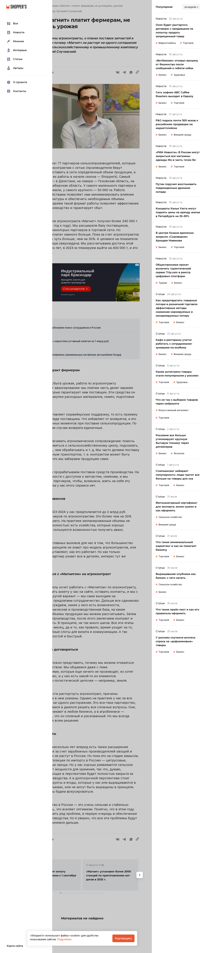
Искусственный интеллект (174, 410)
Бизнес (163, 74)
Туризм (163, 282)
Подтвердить (123, 938)
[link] (178, 30)
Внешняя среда (182, 134)
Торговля (188, 43)
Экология (179, 453)
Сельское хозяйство (170, 517)
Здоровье (179, 74)
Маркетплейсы (167, 43)
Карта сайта (15, 945)
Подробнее (64, 939)
